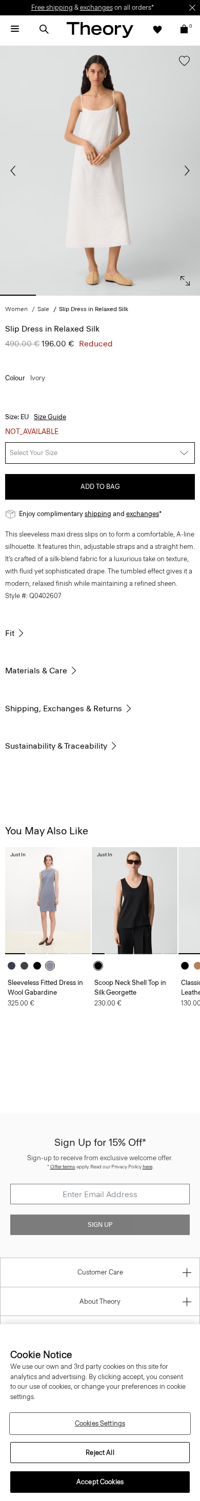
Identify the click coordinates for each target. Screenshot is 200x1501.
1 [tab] (18, 295)
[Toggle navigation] (14, 29)
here (147, 1166)
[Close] (192, 8)
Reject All (100, 1452)
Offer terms (62, 1166)
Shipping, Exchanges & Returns (63, 708)
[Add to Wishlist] (182, 66)
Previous (15, 171)
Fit (9, 633)
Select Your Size (33, 453)
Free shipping (52, 7)
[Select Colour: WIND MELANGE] (52, 965)
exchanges (96, 7)
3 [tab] (100, 295)
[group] (48, 900)
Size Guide (50, 417)
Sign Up (100, 1224)
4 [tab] (141, 295)
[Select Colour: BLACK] (39, 965)
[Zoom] (182, 278)
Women (16, 309)
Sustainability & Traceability (56, 746)
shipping (98, 514)
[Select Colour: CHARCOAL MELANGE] (27, 965)
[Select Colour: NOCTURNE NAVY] (14, 965)
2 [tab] (59, 295)
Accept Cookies (100, 1482)
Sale (43, 309)
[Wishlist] (157, 29)
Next (184, 171)
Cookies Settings (100, 1423)
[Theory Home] (100, 29)
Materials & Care (36, 670)
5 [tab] (182, 295)
